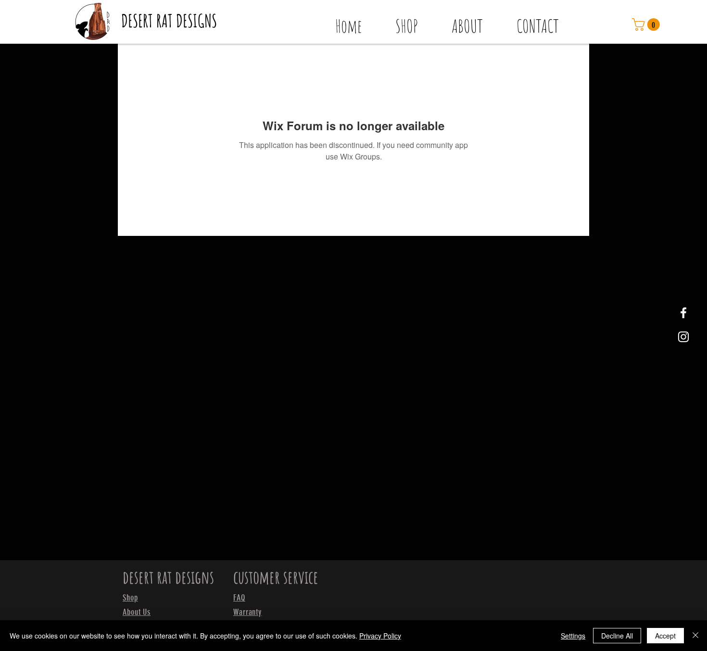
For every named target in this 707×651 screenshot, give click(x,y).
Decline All (617, 635)
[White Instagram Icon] (683, 337)
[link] (647, 24)
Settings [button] (573, 635)
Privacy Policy (380, 635)
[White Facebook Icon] (683, 313)
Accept (665, 635)
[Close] (695, 635)
